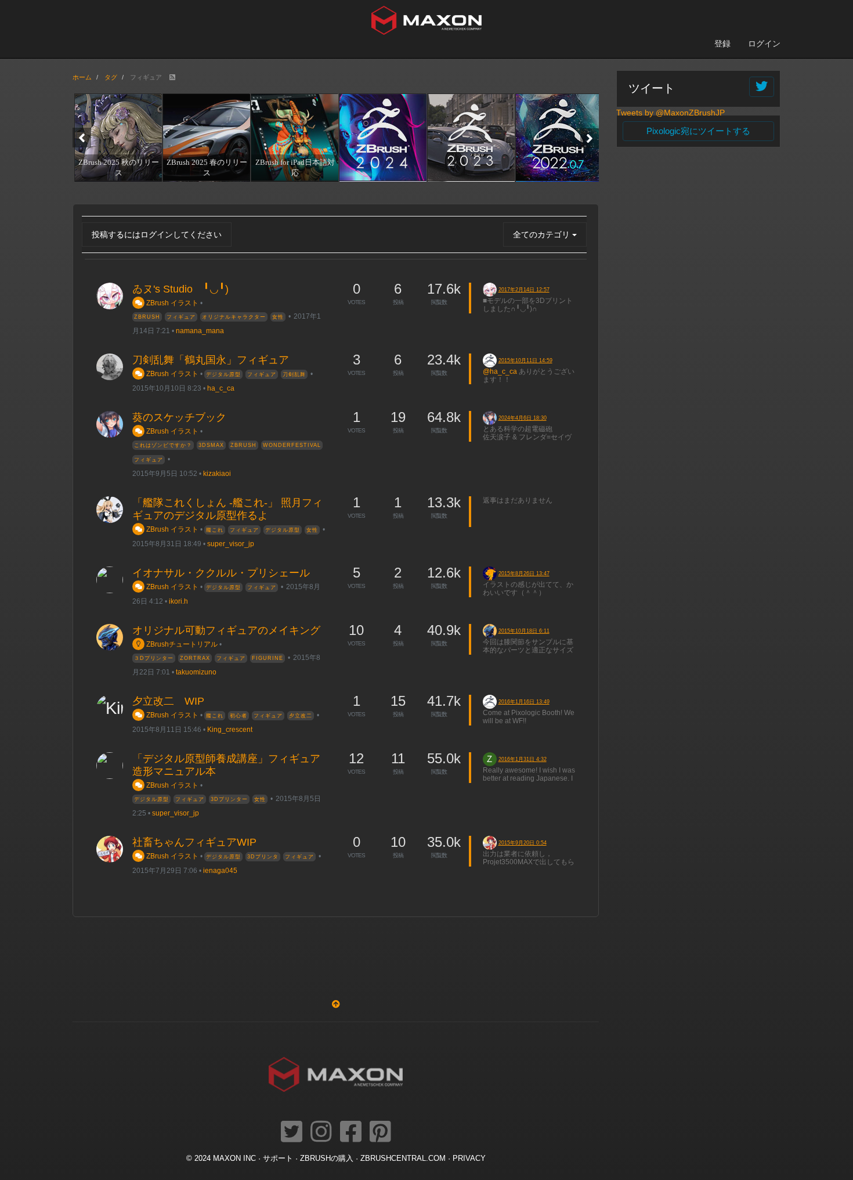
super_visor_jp (230, 543)
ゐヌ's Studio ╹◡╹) (180, 289)
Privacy (469, 1158)
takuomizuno (196, 672)
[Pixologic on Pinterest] (380, 1132)
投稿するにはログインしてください (157, 234)
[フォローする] (761, 87)
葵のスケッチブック (179, 417)
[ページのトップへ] (336, 1004)
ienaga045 (220, 870)
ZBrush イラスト (171, 302)
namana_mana (200, 330)
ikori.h (178, 601)
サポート (278, 1158)
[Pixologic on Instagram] (321, 1132)
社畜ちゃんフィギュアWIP (194, 842)
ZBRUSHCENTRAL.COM (403, 1158)
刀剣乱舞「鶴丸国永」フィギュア (210, 360)
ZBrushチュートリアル (181, 644)
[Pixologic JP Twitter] (291, 1132)
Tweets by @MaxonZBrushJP (670, 112)
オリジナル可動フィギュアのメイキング (226, 630)
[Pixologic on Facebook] (351, 1132)
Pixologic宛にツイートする (698, 131)
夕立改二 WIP (168, 701)
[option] (117, 137)
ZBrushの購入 (326, 1158)
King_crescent (229, 729)
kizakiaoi (217, 473)
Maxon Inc (234, 1158)
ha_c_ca (220, 388)
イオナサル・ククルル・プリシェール (221, 573)
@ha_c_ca (500, 371)
